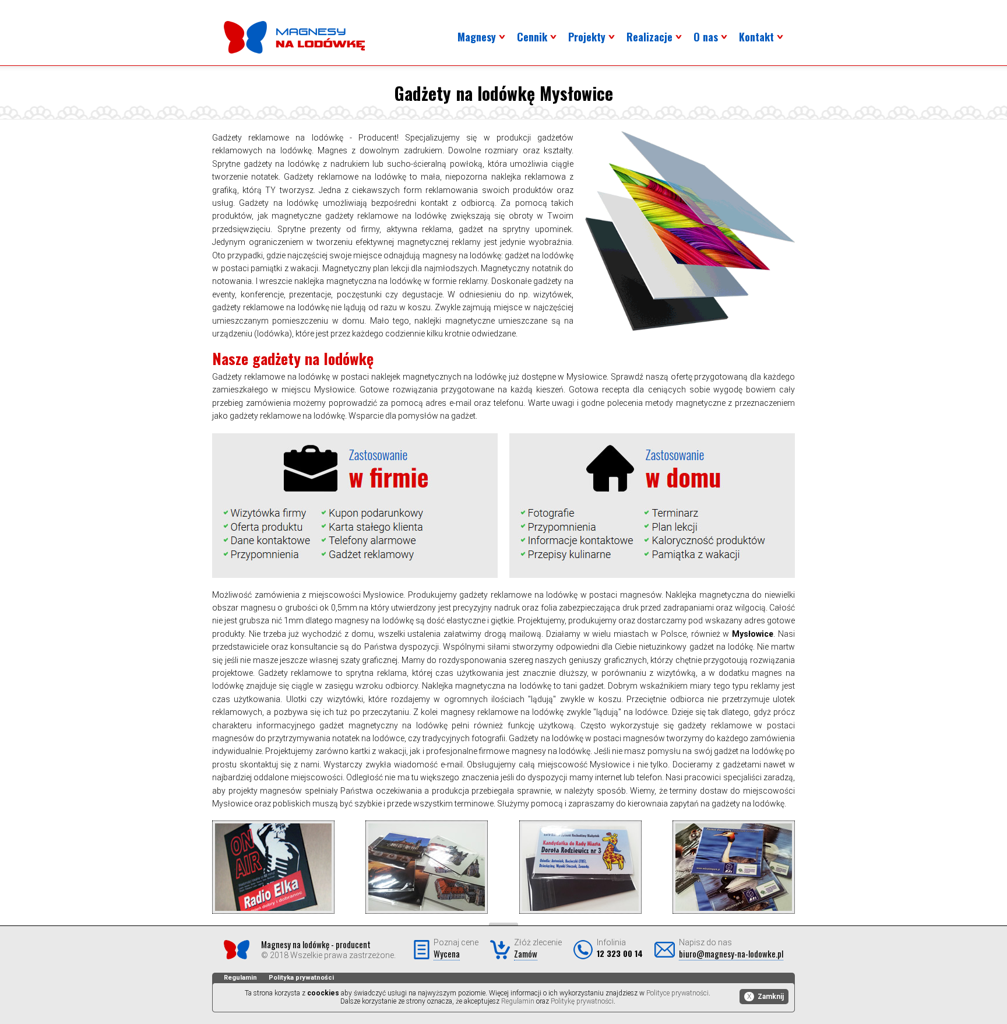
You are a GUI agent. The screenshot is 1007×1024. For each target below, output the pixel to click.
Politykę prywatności (582, 1001)
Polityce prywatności (677, 993)
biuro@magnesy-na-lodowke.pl (731, 953)
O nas (705, 36)
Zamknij (765, 997)
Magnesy (476, 36)
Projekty (586, 36)
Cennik (532, 36)
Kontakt (756, 36)
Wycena (447, 953)
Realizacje (649, 36)
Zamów (525, 953)
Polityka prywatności (301, 977)
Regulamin (240, 977)
